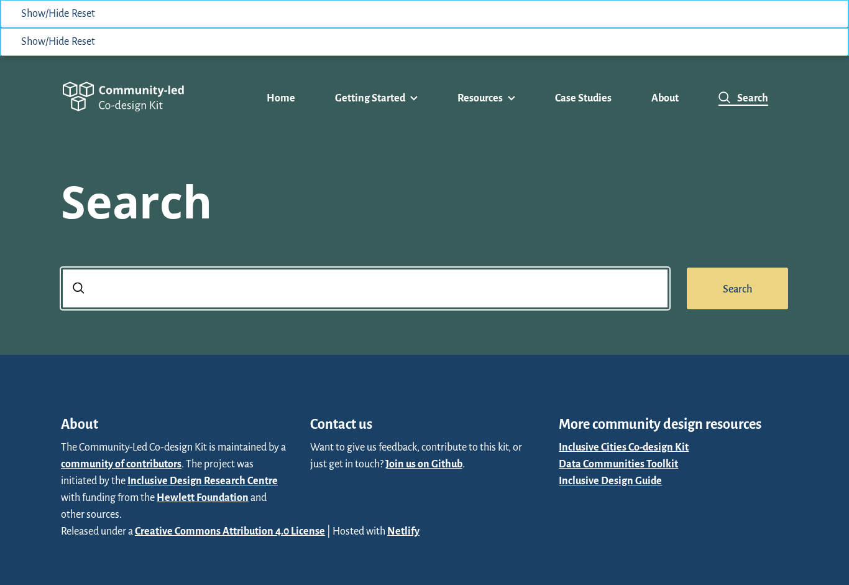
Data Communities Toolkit (618, 464)
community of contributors (121, 464)
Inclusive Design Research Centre (202, 481)
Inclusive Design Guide (610, 481)
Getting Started (370, 98)
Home (281, 98)
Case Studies (583, 98)
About (665, 98)
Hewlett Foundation (203, 497)
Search (752, 98)
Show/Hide (45, 13)
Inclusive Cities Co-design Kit (624, 447)
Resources (480, 98)
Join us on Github (423, 464)
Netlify (403, 531)
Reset (83, 13)
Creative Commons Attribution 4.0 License (230, 531)
